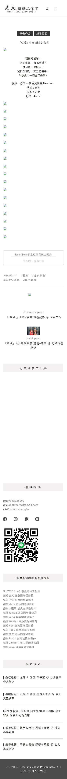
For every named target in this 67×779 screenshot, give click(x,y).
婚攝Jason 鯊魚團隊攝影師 (19, 638)
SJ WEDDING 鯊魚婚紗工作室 (21, 591)
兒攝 (26, 275)
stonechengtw (20, 509)
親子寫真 (42, 33)
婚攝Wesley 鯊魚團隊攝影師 (20, 621)
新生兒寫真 (12, 280)
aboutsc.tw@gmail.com (23, 505)
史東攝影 (40, 275)
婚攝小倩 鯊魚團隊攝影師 (18, 600)
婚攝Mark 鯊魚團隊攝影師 (19, 604)
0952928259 (16, 500)
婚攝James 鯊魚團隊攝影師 (20, 612)
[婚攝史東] (21, 8)
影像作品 (25, 33)
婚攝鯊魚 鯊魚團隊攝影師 (18, 595)
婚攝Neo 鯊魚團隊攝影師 (18, 625)
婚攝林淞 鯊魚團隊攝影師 (18, 634)
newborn (11, 275)
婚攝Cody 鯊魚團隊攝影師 (19, 630)
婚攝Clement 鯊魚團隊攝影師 (21, 642)
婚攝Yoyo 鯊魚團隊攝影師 (18, 647)
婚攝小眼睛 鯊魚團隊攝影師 (19, 608)
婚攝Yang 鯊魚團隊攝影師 (19, 617)
